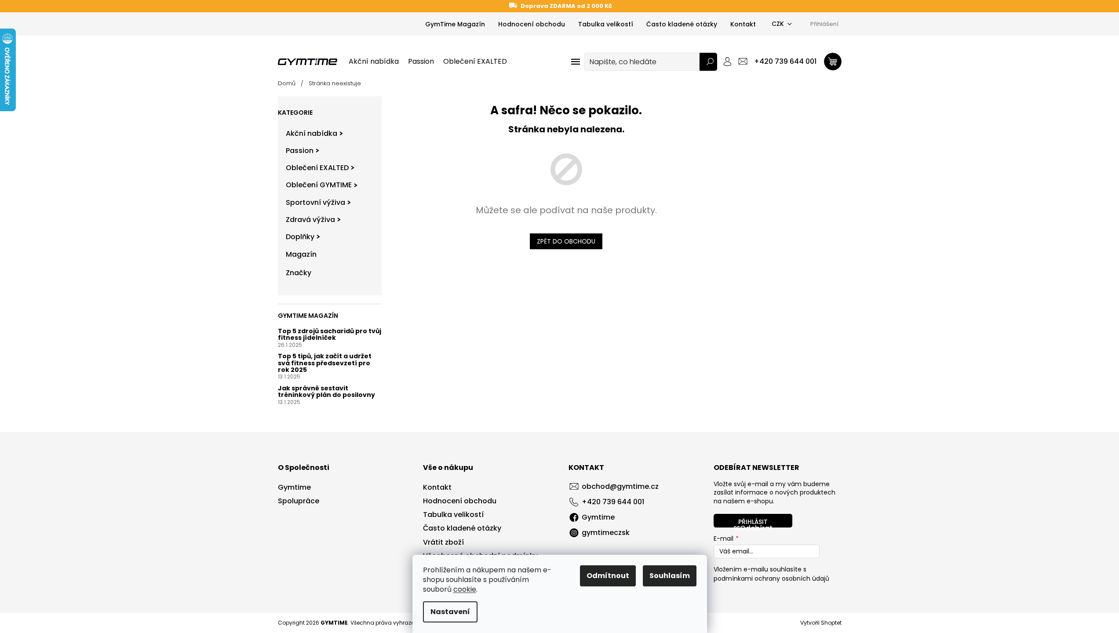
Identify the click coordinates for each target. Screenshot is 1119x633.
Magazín (301, 254)
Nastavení (450, 612)
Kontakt (743, 24)
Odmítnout (608, 576)
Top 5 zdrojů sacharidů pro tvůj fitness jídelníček (329, 335)
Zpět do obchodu (566, 241)
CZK (778, 23)
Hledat (708, 62)
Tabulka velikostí (605, 24)
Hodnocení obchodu (531, 24)
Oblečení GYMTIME (319, 185)
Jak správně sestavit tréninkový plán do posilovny (326, 392)
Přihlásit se (750, 522)
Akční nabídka (311, 133)
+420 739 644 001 (613, 502)
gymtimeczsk (606, 533)
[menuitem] (373, 62)
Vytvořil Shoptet (821, 622)
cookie (464, 589)
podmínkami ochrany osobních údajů (771, 578)
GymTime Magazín (455, 24)
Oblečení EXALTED (317, 168)
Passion (299, 151)
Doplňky (300, 237)
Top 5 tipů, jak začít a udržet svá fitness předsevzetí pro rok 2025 (325, 363)
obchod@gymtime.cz (620, 486)
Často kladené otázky (681, 24)
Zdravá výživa (310, 220)
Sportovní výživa (315, 202)
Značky (298, 273)
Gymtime (294, 487)
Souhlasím (669, 576)
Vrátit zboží (443, 542)
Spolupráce (298, 501)
